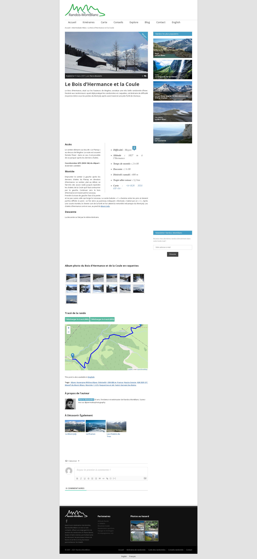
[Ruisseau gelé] (85, 289)
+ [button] (68, 328)
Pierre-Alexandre (96, 76)
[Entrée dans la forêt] (138, 278)
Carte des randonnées (156, 550)
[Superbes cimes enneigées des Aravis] (71, 299)
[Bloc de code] (103, 478)
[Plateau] (85, 278)
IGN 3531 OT (142, 382)
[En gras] (77, 478)
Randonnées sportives (106, 528)
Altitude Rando (103, 521)
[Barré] (88, 478)
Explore (134, 22)
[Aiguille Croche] (138, 289)
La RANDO (101, 523)
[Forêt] (111, 289)
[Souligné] (85, 478)
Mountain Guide (104, 526)
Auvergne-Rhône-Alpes (87, 382)
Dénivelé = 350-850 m (107, 382)
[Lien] (107, 478)
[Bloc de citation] (100, 478)
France (120, 382)
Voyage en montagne (106, 531)
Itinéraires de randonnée (136, 550)
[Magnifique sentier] (71, 289)
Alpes (73, 382)
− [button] (68, 332)
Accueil (72, 22)
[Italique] (81, 478)
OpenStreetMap (142, 369)
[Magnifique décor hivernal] (98, 289)
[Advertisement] (106, 118)
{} (111, 478)
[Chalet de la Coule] (125, 278)
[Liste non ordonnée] (96, 478)
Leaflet (130, 369)
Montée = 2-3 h (92, 385)
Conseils (118, 22)
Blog (147, 22)
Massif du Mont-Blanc (75, 385)
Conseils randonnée (175, 550)
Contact (160, 22)
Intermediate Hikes (79, 28)
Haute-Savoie (130, 382)
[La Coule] (98, 278)
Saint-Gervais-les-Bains (125, 385)
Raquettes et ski (106, 385)
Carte (104, 22)
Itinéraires (89, 22)
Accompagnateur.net (105, 533)
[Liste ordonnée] (92, 478)
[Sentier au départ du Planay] (71, 278)
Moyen (144, 36)
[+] (114, 478)
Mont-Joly (105, 206)
